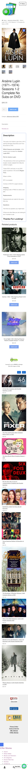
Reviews (6, 762)
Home (5, 20)
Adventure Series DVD (13, 20)
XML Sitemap (14, 731)
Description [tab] (5, 124)
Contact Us (7, 764)
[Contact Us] (24, 766)
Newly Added (7, 754)
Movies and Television (10, 756)
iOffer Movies (6, 748)
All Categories (8, 758)
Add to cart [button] (14, 262)
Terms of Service (14, 728)
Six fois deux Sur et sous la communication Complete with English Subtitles (13, 483)
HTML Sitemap (14, 733)
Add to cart (13, 109)
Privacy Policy (14, 726)
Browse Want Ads (9, 760)
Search (14, 767)
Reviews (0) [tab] (5, 129)
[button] (24, 30)
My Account (4, 767)
